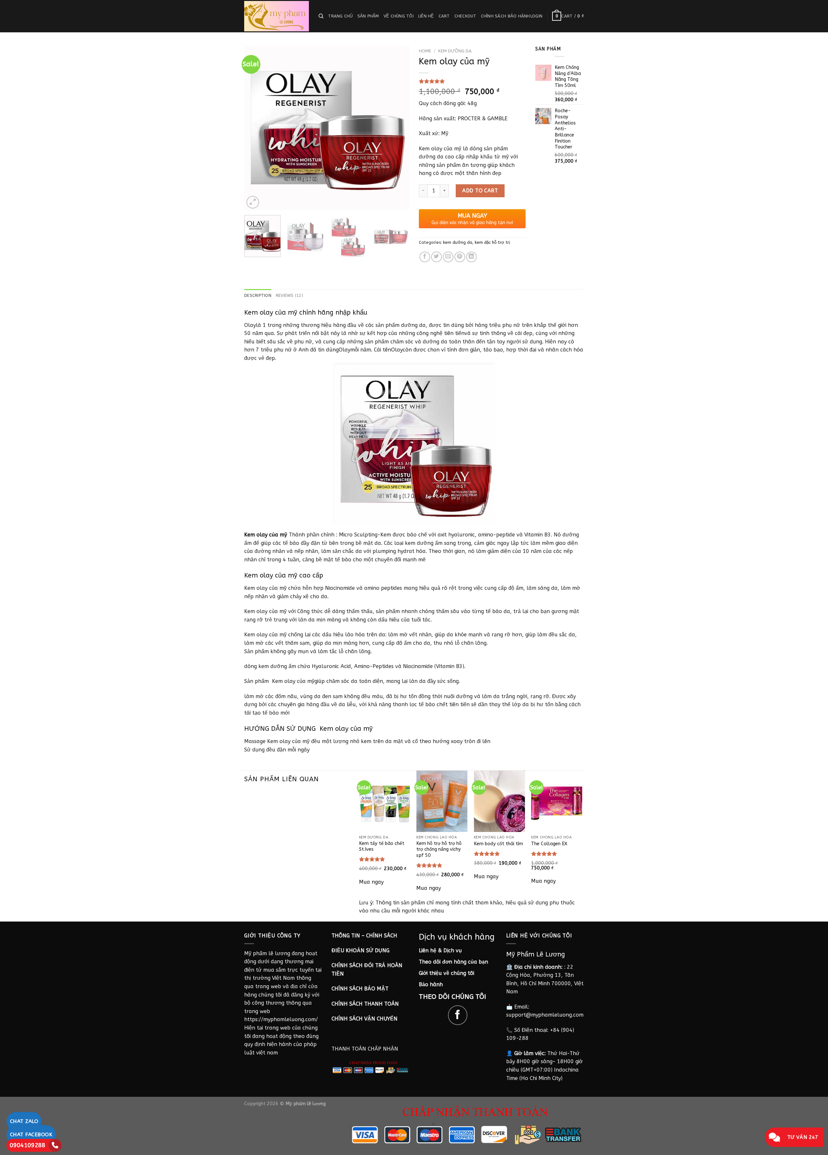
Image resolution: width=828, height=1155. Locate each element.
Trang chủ (340, 16)
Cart (444, 16)
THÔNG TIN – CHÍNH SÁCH (364, 936)
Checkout (465, 16)
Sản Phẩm (368, 16)
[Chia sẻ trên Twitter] (436, 257)
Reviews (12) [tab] (289, 295)
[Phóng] (252, 202)
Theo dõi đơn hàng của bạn (453, 962)
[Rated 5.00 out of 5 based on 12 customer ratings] (472, 81)
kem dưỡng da (455, 51)
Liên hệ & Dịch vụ (440, 950)
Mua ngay (371, 882)
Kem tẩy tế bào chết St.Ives (381, 846)
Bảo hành (431, 984)
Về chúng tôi (399, 16)
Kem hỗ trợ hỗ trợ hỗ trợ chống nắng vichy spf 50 (439, 849)
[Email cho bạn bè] (448, 257)
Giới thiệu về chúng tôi (446, 973)
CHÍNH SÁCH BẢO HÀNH (505, 16)
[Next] (398, 127)
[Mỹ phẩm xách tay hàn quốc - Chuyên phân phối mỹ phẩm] (276, 16)
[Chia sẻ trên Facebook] (424, 257)
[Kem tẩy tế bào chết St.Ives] (384, 801)
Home (425, 51)
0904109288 (27, 1145)
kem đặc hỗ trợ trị (492, 242)
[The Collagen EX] (556, 801)
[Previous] (255, 127)
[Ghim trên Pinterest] (459, 257)
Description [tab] (257, 295)
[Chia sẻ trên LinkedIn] (471, 257)
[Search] (321, 16)
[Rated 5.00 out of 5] (372, 859)
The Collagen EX (549, 844)
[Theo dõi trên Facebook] (458, 1015)
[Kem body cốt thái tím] (499, 801)
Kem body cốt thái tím (498, 844)
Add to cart (480, 191)
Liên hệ (426, 16)
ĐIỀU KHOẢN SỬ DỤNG (360, 950)
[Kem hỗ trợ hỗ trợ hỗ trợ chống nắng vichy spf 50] (441, 801)
